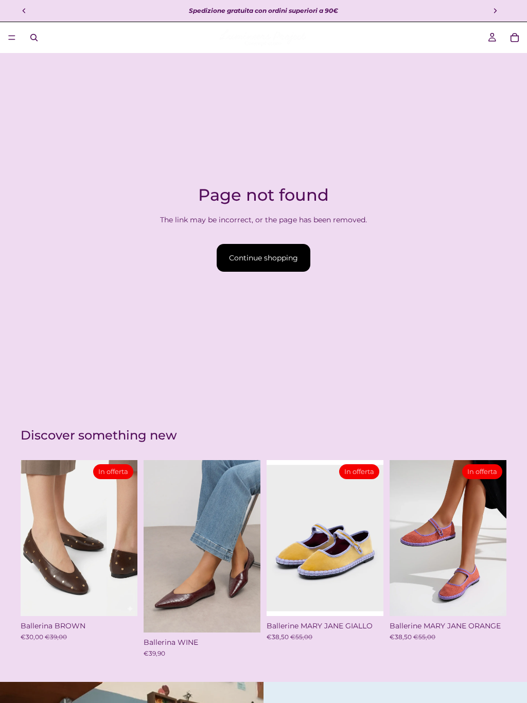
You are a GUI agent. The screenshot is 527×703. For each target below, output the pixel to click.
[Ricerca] (34, 37)
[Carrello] (514, 37)
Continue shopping (263, 257)
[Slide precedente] (155, 546)
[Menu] (12, 37)
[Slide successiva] (249, 546)
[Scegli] (121, 600)
